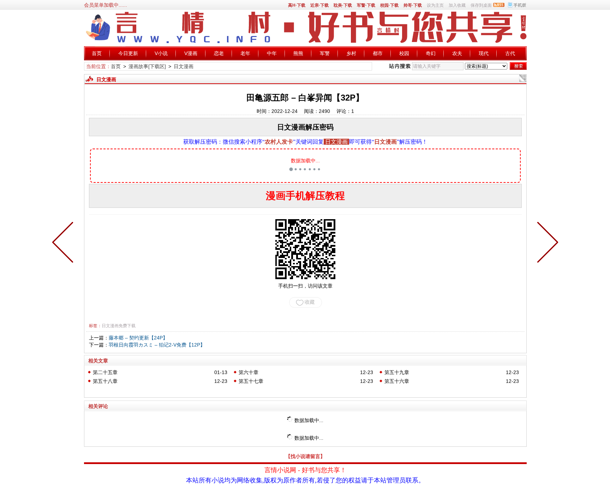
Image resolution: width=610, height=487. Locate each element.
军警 (325, 53)
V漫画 (190, 53)
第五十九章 (396, 372)
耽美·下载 (343, 5)
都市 (378, 53)
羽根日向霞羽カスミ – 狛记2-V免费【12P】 (157, 345)
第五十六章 (396, 381)
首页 (97, 53)
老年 (245, 53)
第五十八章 (105, 381)
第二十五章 (105, 372)
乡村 (351, 53)
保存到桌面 (481, 5)
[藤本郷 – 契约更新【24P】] (64, 243)
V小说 (161, 53)
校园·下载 (389, 5)
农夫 (457, 53)
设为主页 (435, 5)
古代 (510, 53)
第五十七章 (251, 381)
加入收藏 (457, 5)
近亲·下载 (319, 5)
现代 (484, 53)
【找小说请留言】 (305, 456)
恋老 (219, 53)
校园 (404, 53)
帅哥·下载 (412, 5)
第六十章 (248, 372)
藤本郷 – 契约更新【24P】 (138, 338)
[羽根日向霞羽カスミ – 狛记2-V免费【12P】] (546, 243)
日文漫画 (183, 66)
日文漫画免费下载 (119, 325)
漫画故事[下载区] (147, 66)
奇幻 (431, 53)
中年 (272, 53)
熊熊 (298, 53)
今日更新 (128, 53)
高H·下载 (296, 5)
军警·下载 (366, 5)
